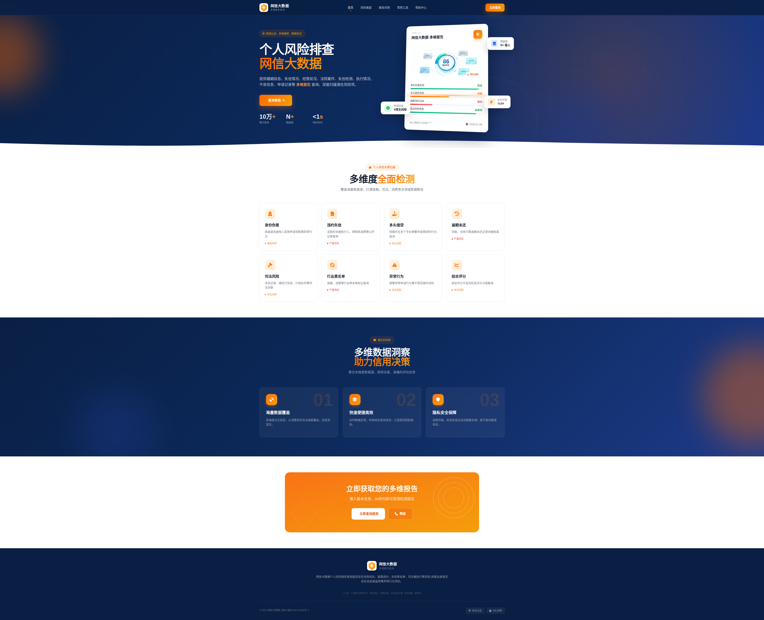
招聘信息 (384, 593)
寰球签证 (374, 593)
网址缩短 (408, 593)
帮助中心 (421, 7)
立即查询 (495, 7)
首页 (350, 7)
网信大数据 (274, 610)
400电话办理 (396, 593)
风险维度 (366, 7)
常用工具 (402, 7)
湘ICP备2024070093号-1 (295, 610)
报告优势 (384, 7)
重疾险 (418, 593)
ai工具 (346, 593)
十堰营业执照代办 (359, 593)
